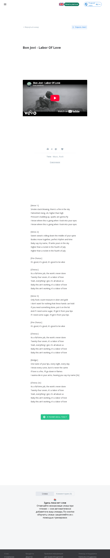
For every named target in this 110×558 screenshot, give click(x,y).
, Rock (60, 156)
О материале (55, 162)
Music (55, 156)
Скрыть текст (80, 27)
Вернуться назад (32, 27)
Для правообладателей (53, 557)
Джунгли (29, 557)
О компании (9, 557)
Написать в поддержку (87, 557)
